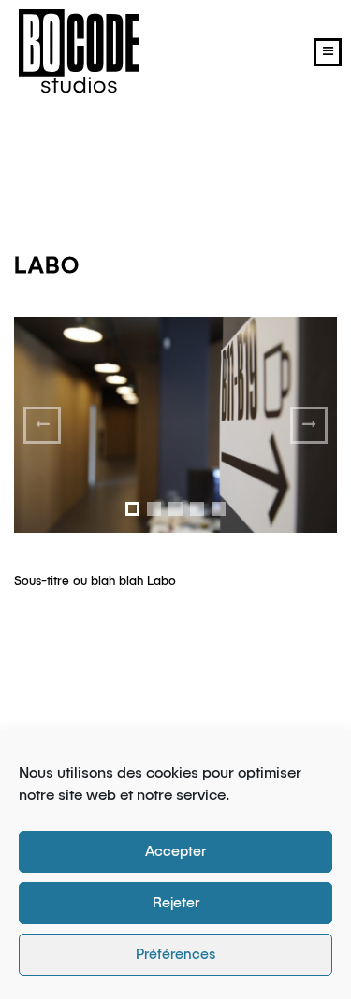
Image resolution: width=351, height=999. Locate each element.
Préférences (175, 955)
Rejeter (176, 903)
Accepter (175, 852)
